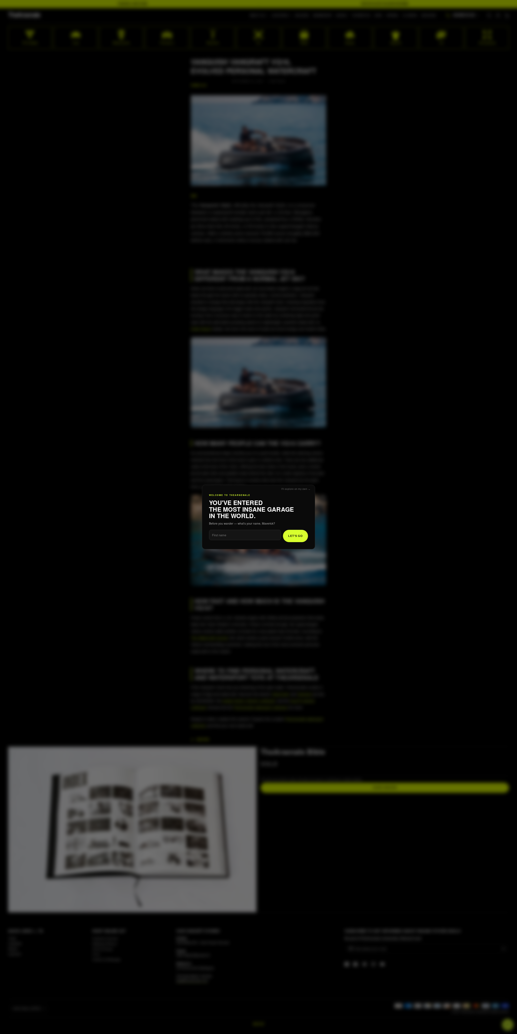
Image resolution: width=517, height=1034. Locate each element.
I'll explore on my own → (295, 489)
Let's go (295, 535)
